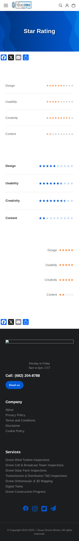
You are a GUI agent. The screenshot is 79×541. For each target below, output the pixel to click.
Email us (14, 385)
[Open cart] (73, 5)
